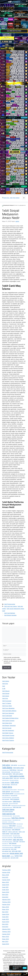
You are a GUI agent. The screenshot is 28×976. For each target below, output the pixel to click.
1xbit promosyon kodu (9, 823)
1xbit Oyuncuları (6, 701)
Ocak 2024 (5, 917)
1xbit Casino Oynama (8, 720)
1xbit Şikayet (5, 691)
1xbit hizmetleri (5, 799)
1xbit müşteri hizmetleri (7, 811)
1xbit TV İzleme (6, 703)
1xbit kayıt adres (5, 803)
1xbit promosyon (11, 821)
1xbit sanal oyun (5, 825)
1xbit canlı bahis (7, 774)
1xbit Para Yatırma (17, 818)
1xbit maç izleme (8, 809)
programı (12, 856)
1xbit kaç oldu (6, 805)
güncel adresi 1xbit (16, 853)
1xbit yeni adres (17, 837)
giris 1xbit (13, 849)
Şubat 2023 (5, 944)
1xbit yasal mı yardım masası (7, 837)
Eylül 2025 (5, 877)
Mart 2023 (5, 941)
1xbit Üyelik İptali (7, 715)
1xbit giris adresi (6, 782)
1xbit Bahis (7, 767)
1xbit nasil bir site (8, 814)
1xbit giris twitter (6, 784)
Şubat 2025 (5, 884)
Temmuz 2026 (6, 870)
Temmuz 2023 (6, 931)
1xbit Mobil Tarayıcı (7, 733)
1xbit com (16, 778)
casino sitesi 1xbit (6, 849)
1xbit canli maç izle (15, 772)
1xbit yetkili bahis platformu (7, 841)
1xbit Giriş (5, 683)
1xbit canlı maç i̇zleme (10, 606)
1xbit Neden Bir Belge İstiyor (10, 718)
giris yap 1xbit (16, 851)
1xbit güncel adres (15, 791)
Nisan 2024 (5, 909)
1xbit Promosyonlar (9, 604)
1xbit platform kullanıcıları (7, 820)
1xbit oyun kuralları (16, 815)
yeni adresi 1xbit (6, 857)
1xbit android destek (21, 765)
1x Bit (3, 688)
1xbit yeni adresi (7, 839)
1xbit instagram (14, 799)
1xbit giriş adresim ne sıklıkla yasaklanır (9, 789)
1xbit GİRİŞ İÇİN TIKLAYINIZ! (14, 31)
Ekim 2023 (5, 924)
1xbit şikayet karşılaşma (16, 845)
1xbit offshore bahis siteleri (7, 815)
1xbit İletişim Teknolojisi (9, 725)
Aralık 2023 (5, 919)
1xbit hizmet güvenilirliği (6, 797)
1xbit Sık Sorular (6, 728)
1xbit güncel (6, 791)
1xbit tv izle (21, 831)
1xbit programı (4, 821)
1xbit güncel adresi (7, 793)
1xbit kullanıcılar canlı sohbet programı (18, 805)
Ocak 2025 (5, 887)
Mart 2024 (5, 912)
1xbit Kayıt (16, 801)
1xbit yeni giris (18, 839)
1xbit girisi (14, 782)
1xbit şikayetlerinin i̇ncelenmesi (8, 847)
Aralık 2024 (5, 889)
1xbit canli (20, 770)
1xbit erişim (22, 778)
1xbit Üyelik (15, 841)
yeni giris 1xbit (14, 857)
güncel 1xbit (5, 853)
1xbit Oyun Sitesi (7, 706)
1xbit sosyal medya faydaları (18, 827)
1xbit (3, 686)
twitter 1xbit (18, 856)
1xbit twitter (5, 833)
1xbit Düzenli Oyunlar (8, 735)
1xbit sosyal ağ (19, 825)
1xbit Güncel (5, 693)
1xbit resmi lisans (19, 823)
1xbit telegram (16, 829)
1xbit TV (4, 832)
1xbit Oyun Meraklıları (8, 708)
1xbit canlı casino (17, 774)
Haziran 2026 (6, 872)
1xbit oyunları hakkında (6, 818)
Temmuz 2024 (6, 902)
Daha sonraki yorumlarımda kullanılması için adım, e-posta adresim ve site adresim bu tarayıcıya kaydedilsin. (14, 660)
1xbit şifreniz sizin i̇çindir (6, 845)
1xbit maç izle (17, 807)
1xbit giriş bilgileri (21, 789)
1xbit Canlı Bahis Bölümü (9, 711)
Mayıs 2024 (5, 907)
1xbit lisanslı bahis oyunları (7, 807)
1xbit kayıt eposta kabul (13, 803)
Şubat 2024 (5, 914)
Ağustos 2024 (6, 899)
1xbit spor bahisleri (6, 829)
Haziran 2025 (6, 880)
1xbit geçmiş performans (13, 780)
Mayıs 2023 (5, 936)
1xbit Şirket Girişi (7, 723)
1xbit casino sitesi (7, 778)
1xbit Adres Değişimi (8, 738)
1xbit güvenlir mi (6, 795)
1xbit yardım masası (16, 835)
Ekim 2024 (5, 894)
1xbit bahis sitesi (18, 768)
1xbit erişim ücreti (5, 780)
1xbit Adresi (5, 681)
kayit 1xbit (6, 856)
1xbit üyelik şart (5, 843)
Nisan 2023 (5, 939)
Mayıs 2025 (5, 882)
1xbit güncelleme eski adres (19, 793)
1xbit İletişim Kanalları (10, 615)
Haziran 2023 (6, 934)
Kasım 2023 (5, 922)
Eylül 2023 (5, 926)
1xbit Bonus (12, 770)
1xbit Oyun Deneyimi (8, 713)
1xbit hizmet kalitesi (15, 797)
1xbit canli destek (6, 772)
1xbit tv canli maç (13, 831)
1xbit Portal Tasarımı (8, 740)
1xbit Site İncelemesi (8, 730)
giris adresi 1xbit (6, 851)
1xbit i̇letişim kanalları (7, 801)
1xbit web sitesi (14, 833)
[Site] (14, 51)
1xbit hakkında (13, 795)
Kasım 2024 (5, 892)
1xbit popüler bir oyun (16, 820)
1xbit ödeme (22, 841)
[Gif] (14, 83)
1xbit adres (6, 765)
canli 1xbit (17, 847)
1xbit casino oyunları (16, 776)
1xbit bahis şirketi (5, 770)
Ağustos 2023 (6, 929)
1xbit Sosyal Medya (7, 827)
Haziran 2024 (6, 904)
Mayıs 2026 (5, 875)
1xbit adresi (14, 765)
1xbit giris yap (14, 784)
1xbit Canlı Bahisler (9, 613)
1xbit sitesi (12, 826)
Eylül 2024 (5, 897)
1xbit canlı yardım (5, 776)
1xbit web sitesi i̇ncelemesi (7, 835)
